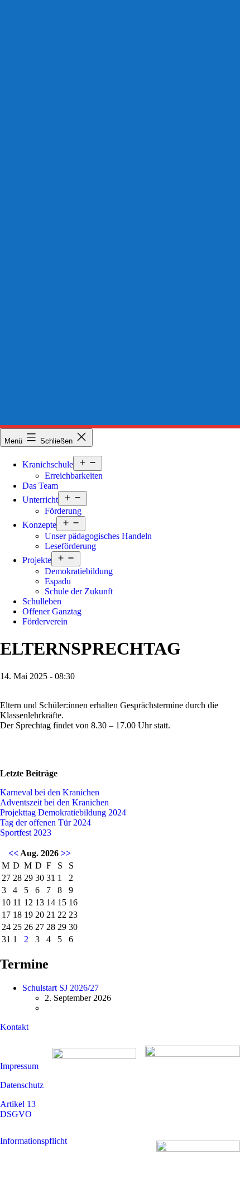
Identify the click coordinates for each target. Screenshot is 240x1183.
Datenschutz (22, 1085)
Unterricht (40, 499)
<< (13, 853)
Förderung (63, 511)
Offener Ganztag (51, 611)
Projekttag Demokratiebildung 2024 (63, 812)
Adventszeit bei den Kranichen (54, 802)
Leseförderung (70, 546)
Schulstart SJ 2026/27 (60, 988)
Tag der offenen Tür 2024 (45, 822)
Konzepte (39, 525)
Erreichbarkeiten (74, 475)
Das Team (40, 485)
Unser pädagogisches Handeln (98, 536)
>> (66, 853)
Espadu (58, 581)
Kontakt (14, 1027)
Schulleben (41, 601)
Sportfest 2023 (25, 832)
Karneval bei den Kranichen (49, 792)
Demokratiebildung (79, 571)
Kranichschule (47, 464)
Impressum (19, 1066)
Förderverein (45, 621)
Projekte (36, 560)
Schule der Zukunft (79, 591)
